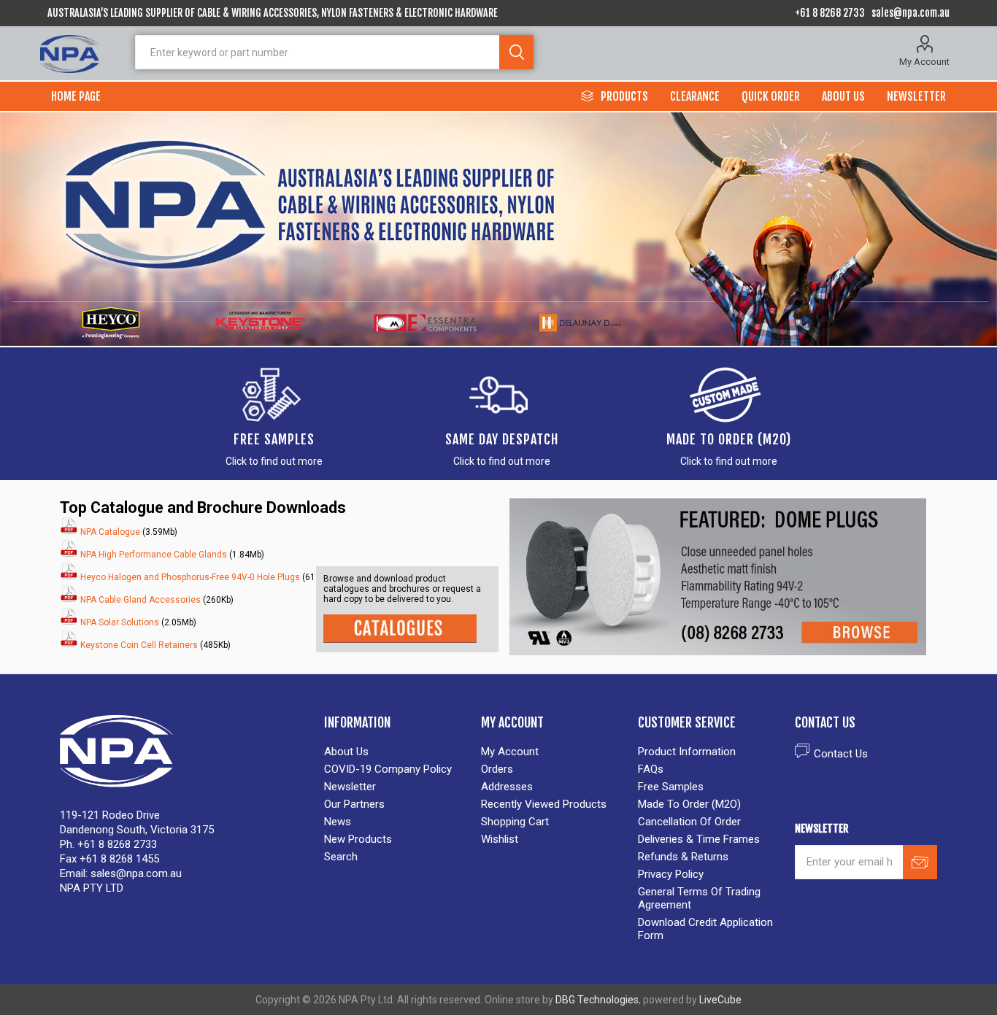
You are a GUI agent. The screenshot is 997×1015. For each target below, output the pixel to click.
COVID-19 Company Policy (388, 769)
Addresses (507, 786)
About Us (346, 751)
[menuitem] (395, 751)
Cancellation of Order (689, 821)
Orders (497, 769)
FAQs (650, 769)
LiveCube (720, 1000)
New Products (358, 839)
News (337, 821)
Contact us (841, 753)
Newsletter (350, 786)
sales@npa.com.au (910, 13)
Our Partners (354, 804)
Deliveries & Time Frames (699, 839)
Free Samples (274, 439)
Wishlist (499, 839)
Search (516, 52)
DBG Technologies (597, 1000)
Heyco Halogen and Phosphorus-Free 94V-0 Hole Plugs (189, 577)
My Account (924, 61)
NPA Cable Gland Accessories (140, 600)
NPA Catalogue (109, 532)
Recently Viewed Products (544, 804)
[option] (498, 229)
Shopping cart (515, 821)
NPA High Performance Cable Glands (153, 554)
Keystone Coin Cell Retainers (139, 645)
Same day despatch (501, 439)
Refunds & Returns (683, 856)
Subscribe (920, 862)
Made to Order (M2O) (728, 439)
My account (510, 751)
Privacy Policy (671, 874)
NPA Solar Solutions (119, 622)
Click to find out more (274, 461)
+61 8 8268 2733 (830, 13)
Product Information (687, 751)
